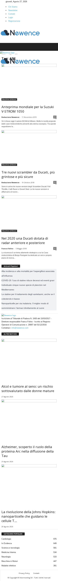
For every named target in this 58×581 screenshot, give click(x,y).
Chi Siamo (12, 7)
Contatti (11, 14)
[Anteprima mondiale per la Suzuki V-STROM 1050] (29, 82)
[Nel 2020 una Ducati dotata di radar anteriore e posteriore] (29, 213)
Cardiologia (6, 539)
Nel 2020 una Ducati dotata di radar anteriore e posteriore (24, 240)
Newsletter (12, 10)
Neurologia (6, 557)
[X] (5, 1)
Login (10, 17)
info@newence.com (19, 328)
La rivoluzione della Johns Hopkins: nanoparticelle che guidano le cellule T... (28, 516)
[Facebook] (1, 1)
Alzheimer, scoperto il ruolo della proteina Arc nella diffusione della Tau (27, 451)
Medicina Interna (8, 552)
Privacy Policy (24, 573)
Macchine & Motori (9, 99)
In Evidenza (6, 543)
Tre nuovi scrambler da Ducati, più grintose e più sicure (28, 174)
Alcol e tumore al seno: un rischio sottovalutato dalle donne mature (27, 388)
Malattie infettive (8, 566)
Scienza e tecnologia (10, 548)
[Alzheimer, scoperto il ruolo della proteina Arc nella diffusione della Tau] (29, 420)
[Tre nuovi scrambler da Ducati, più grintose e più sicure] (29, 148)
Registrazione (14, 21)
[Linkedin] (3, 1)
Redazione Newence (10, 117)
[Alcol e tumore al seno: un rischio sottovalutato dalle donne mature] (29, 359)
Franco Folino (7, 248)
